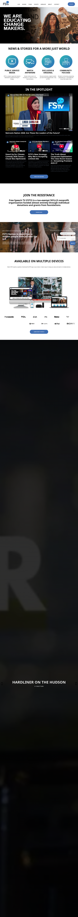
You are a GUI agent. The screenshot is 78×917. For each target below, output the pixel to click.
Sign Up (72, 243)
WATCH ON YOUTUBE (39, 176)
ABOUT (50, 4)
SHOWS (24, 4)
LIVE (18, 4)
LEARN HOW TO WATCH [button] (39, 331)
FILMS (30, 4)
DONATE (71, 4)
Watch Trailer (40, 686)
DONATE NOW (39, 212)
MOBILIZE (43, 4)
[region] (39, 25)
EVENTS (36, 4)
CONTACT (56, 4)
